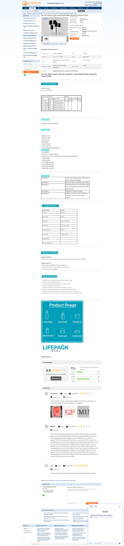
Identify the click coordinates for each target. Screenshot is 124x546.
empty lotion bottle (59, 480)
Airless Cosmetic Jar (28, 18)
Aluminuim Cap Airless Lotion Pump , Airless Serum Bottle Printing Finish (79, 539)
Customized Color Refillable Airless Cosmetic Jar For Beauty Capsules (43, 530)
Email (100, 3)
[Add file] (90, 543)
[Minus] (120, 506)
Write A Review (56, 378)
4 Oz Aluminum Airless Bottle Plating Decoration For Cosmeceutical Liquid (79, 534)
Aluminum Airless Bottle (29, 46)
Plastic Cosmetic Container (30, 48)
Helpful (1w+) (56, 430)
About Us (46, 8)
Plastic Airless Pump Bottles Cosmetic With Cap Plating (61, 533)
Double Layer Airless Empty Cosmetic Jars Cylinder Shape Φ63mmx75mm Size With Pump (44, 539)
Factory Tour (54, 8)
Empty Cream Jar (27, 30)
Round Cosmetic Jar (28, 23)
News (87, 8)
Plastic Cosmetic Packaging (30, 55)
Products (32, 8)
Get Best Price (62, 44)
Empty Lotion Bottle (28, 38)
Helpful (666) (56, 469)
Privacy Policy (34, 544)
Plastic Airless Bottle (28, 43)
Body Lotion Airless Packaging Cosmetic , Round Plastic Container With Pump (62, 537)
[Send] (119, 543)
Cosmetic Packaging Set (29, 52)
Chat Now (95, 3)
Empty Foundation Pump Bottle (31, 26)
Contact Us (72, 8)
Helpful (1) (68, 397)
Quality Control (63, 8)
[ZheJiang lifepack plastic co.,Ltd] (34, 3)
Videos (39, 8)
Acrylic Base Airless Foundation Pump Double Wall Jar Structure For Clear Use (61, 530)
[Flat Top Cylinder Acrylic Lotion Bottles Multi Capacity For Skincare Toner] (55, 26)
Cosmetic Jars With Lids (29, 33)
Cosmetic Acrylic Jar (28, 20)
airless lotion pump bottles (70, 480)
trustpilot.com (56, 397)
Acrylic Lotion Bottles (37, 13)
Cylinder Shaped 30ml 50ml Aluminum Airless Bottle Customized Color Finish (78, 530)
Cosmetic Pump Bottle (29, 40)
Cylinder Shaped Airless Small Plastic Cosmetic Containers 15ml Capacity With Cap (44, 534)
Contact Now (32, 72)
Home (26, 8)
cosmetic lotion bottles (49, 480)
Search (82, 11)
